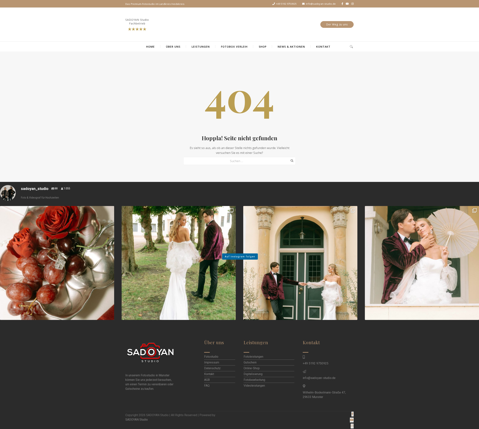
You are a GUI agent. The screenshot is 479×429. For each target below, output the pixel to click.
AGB (207, 380)
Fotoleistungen (253, 356)
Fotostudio (211, 356)
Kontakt (209, 374)
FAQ (207, 385)
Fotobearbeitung (254, 380)
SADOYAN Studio (136, 419)
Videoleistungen (254, 385)
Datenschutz (212, 368)
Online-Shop (252, 368)
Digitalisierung (253, 374)
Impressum (211, 362)
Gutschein (250, 362)
